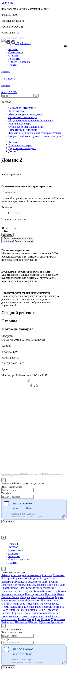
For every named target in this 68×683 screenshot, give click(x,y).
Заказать (7, 234)
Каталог (13, 49)
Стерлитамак (9, 619)
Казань (37, 591)
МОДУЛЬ (7, 2)
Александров (19, 575)
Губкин (53, 581)
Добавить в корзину (18, 239)
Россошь (47, 606)
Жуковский (49, 587)
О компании (15, 52)
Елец (22, 587)
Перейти (7, 241)
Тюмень (45, 619)
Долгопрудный (22, 584)
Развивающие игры (20, 145)
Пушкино (15, 606)
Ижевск (17, 591)
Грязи (45, 581)
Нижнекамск (9, 600)
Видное (34, 578)
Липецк (6, 597)
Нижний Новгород (28, 600)
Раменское (28, 606)
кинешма (19, 594)
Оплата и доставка (19, 61)
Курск (60, 594)
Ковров (29, 594)
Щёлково (44, 622)
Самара (32, 609)
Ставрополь (35, 616)
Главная (13, 543)
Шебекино (21, 622)
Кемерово (7, 594)
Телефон (6, 493)
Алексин (47, 575)
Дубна (61, 584)
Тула (37, 619)
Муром (59, 597)
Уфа (53, 619)
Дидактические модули (22, 148)
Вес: (6, 231)
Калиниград (49, 591)
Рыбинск (13, 609)
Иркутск (27, 591)
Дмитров (6, 584)
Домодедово (38, 584)
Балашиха (59, 575)
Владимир (7, 581)
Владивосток (47, 578)
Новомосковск (49, 600)
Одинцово (19, 603)
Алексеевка (34, 575)
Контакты (14, 58)
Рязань (23, 609)
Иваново (6, 591)
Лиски (15, 597)
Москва (49, 597)
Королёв (39, 594)
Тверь (30, 619)
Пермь (5, 606)
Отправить (8, 521)
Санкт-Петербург (47, 609)
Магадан (25, 597)
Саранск (6, 613)
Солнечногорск (10, 616)
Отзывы (13, 55)
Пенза (55, 603)
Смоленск (54, 613)
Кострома (50, 594)
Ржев (38, 606)
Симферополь (39, 613)
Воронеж (19, 581)
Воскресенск (33, 581)
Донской (52, 584)
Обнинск (6, 603)
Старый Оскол (51, 616)
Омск (29, 603)
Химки (60, 619)
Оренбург (45, 603)
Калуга (61, 591)
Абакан (5, 575)
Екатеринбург (9, 587)
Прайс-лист (23, 43)
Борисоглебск (21, 578)
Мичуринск (38, 597)
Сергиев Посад (21, 613)
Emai (11, 486)
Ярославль (56, 622)
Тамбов (22, 619)
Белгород (6, 578)
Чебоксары (7, 622)
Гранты (12, 64)
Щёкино (33, 622)
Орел (36, 603)
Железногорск (33, 587)
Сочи (24, 616)
